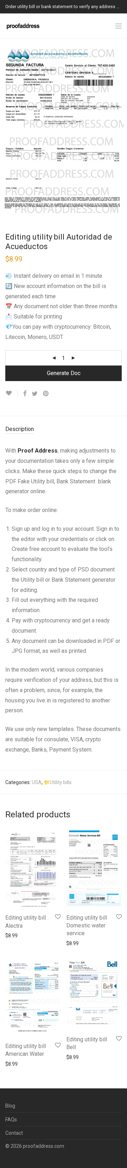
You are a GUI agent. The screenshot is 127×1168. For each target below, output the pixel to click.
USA (37, 782)
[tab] (63, 429)
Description (19, 429)
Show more (15, 935)
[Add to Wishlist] (11, 393)
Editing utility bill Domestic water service (86, 925)
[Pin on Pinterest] (46, 393)
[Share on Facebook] (24, 393)
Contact (14, 1133)
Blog (10, 1106)
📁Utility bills (58, 782)
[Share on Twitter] (35, 393)
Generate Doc (63, 373)
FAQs (11, 1119)
